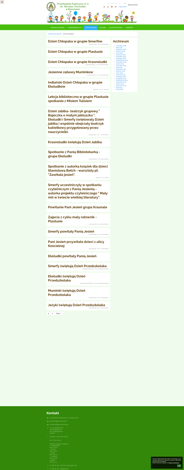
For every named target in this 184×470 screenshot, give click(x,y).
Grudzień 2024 (121, 76)
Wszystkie (119, 89)
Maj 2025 (119, 67)
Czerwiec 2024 (121, 86)
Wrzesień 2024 (121, 82)
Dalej (58, 313)
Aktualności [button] (91, 27)
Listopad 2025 (121, 58)
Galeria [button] (102, 27)
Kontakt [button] (129, 27)
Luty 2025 (119, 73)
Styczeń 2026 (120, 55)
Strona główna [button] (57, 27)
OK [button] (179, 465)
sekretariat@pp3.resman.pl (59, 424)
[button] (112, 6)
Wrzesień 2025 (121, 62)
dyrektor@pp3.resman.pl (58, 421)
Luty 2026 (119, 53)
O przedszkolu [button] (73, 27)
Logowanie (123, 7)
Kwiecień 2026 (121, 49)
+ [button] (105, 7)
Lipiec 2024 (120, 84)
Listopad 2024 (121, 78)
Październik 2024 (122, 80)
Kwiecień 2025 (121, 69)
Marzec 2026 (120, 51)
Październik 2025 (122, 60)
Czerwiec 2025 (121, 66)
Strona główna (55, 34)
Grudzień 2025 (121, 57)
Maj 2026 (119, 47)
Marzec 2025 (120, 71)
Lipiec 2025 (120, 64)
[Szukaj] (125, 3)
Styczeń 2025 (120, 75)
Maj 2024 (119, 87)
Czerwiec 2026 (121, 46)
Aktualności (68, 34)
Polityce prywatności (174, 463)
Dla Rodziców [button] (115, 27)
